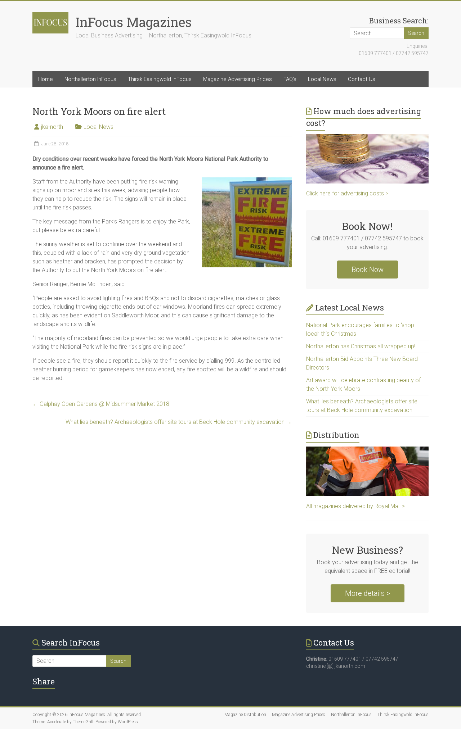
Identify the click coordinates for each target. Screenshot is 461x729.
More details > (367, 593)
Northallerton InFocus (90, 79)
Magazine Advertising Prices (237, 79)
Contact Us (361, 79)
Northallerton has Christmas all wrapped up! (360, 346)
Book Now (368, 269)
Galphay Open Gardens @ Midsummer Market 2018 (100, 403)
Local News (322, 79)
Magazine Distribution (245, 714)
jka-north (52, 126)
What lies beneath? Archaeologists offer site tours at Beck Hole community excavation (179, 421)
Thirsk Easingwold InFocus (160, 79)
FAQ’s (289, 79)
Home (45, 79)
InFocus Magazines (134, 22)
